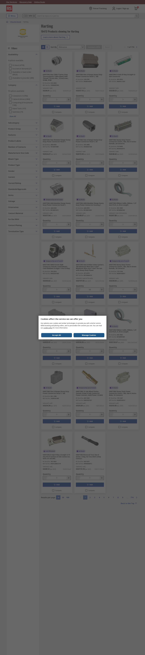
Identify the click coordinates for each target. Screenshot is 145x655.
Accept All (56, 335)
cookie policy (47, 328)
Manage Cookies (89, 335)
